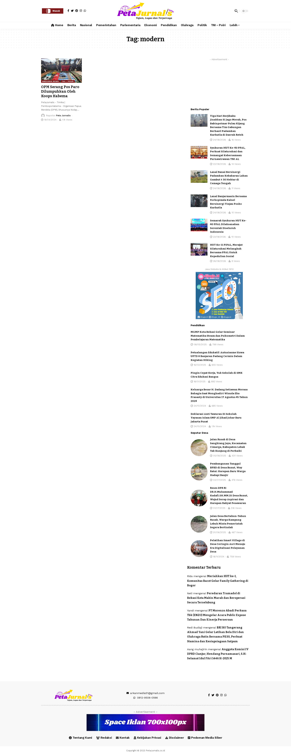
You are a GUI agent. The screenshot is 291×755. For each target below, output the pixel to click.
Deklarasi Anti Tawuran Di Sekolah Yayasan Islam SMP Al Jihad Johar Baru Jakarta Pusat (216, 417)
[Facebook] (68, 10)
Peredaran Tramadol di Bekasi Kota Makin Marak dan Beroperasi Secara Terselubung (216, 598)
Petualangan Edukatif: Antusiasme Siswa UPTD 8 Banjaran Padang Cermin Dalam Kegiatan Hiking (217, 356)
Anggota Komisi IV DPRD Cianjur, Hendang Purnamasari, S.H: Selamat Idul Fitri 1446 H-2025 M (218, 654)
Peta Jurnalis (63, 115)
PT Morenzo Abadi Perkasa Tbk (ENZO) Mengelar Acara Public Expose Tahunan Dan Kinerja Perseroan (217, 615)
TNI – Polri (68, 81)
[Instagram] (81, 10)
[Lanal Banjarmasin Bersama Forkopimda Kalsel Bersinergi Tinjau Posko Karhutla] (199, 200)
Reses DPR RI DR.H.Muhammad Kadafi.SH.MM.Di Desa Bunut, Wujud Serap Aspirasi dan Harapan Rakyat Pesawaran (229, 495)
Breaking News (50, 81)
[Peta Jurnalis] (145, 11)
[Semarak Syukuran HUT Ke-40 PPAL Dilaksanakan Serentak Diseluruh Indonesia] (199, 225)
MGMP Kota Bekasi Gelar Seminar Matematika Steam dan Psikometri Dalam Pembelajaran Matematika (218, 335)
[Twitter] (72, 10)
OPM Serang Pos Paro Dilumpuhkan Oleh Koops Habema (60, 91)
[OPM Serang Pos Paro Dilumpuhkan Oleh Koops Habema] (61, 70)
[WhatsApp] (85, 10)
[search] (236, 11)
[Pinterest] (76, 10)
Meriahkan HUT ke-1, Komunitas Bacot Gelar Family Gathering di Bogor (217, 581)
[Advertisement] (219, 83)
